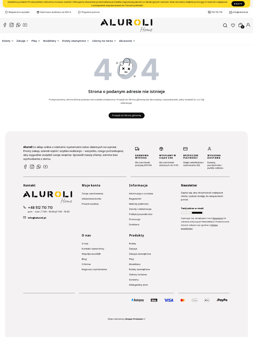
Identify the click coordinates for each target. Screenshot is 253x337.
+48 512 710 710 (40, 207)
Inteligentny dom (138, 284)
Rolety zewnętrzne (139, 269)
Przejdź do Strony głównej (126, 115)
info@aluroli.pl (240, 12)
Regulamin (135, 198)
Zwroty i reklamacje (140, 209)
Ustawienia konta (91, 198)
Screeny (134, 279)
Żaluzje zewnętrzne (140, 254)
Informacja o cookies (141, 193)
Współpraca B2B (91, 254)
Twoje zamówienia (92, 193)
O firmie (86, 264)
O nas (85, 243)
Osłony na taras (138, 274)
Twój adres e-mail (192, 208)
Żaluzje (133, 248)
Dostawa (134, 224)
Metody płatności (139, 204)
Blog (84, 259)
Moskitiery (134, 264)
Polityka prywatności (140, 214)
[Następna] (246, 4)
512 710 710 (217, 12)
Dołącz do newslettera (197, 212)
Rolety (238, 3)
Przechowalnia (90, 204)
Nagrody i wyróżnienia (94, 269)
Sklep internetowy (125, 319)
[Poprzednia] (6, 4)
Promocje (134, 219)
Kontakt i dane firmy (93, 248)
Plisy (131, 259)
